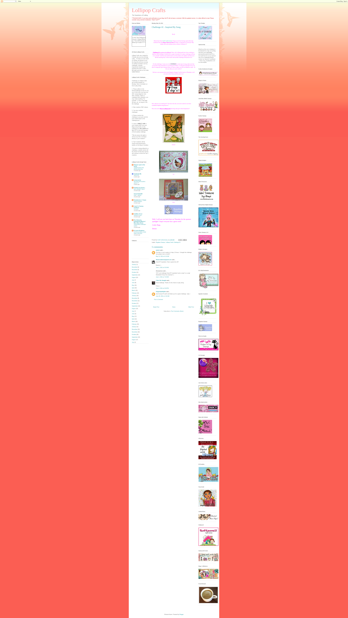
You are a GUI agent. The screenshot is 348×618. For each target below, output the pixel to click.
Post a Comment (158, 299)
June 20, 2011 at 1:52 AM (162, 296)
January (134, 264)
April (133, 288)
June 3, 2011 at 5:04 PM (162, 288)
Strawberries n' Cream (140, 200)
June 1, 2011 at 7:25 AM (162, 277)
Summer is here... (138, 215)
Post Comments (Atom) (177, 311)
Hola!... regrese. (138, 195)
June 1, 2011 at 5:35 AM (162, 267)
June (133, 282)
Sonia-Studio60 (138, 194)
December (134, 267)
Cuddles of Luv (138, 214)
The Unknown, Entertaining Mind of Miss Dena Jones (139, 221)
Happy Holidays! (138, 201)
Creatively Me (137, 174)
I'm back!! (136, 209)
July (133, 280)
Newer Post (156, 307)
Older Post (191, 307)
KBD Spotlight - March (139, 189)
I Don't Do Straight (161, 280)
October (134, 272)
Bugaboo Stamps (160, 242)
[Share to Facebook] (184, 240)
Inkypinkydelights (161, 291)
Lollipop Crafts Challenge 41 (173, 242)
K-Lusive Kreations (139, 230)
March (133, 290)
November (134, 269)
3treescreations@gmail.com (164, 259)
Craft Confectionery (167, 41)
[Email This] (179, 240)
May (133, 285)
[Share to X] (182, 240)
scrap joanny (137, 180)
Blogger (181, 614)
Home (173, 307)
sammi (158, 250)
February (134, 293)
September (135, 275)
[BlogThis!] (181, 240)
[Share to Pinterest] (186, 240)
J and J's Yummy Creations (138, 206)
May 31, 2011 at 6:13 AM (162, 256)
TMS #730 (136, 175)
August (134, 277)
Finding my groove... (140, 187)
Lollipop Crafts (148, 10)
